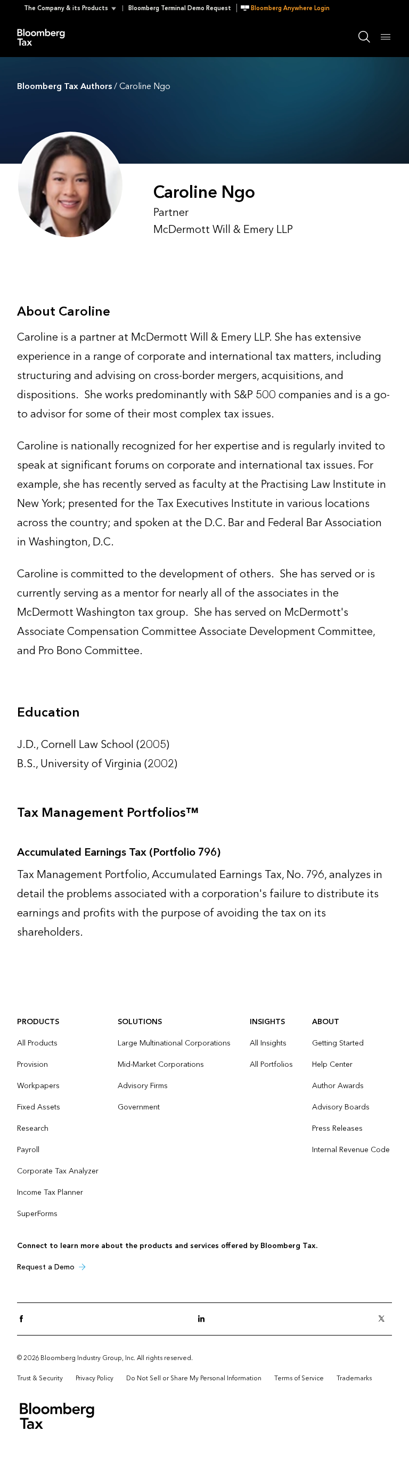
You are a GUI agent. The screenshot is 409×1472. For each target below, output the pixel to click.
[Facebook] (24, 1319)
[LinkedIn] (204, 1319)
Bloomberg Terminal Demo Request (179, 8)
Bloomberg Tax (47, 36)
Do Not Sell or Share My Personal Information (193, 1378)
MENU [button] (385, 36)
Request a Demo (46, 1267)
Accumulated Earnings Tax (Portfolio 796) (118, 852)
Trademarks (354, 1378)
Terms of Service (299, 1378)
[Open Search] (364, 36)
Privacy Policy (94, 1378)
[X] (384, 1319)
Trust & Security (40, 1378)
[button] (73, 8)
